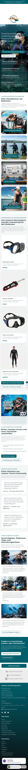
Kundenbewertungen (7, 755)
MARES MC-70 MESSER (7, 298)
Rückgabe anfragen (6, 730)
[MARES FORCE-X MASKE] (14, 247)
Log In (3, 719)
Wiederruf (4, 747)
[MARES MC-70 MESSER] (14, 284)
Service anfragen (9, 181)
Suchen (3, 741)
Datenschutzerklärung (7, 753)
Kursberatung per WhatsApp (11, 460)
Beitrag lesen (6, 572)
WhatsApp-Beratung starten (11, 653)
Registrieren (4, 729)
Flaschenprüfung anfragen (12, 207)
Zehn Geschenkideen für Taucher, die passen (13, 593)
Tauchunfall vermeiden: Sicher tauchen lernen (13, 566)
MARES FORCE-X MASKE (8, 262)
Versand (3, 751)
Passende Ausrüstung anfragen (12, 387)
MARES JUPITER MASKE (8, 335)
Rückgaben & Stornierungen (8, 734)
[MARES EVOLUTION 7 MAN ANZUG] (14, 357)
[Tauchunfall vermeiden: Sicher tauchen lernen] (14, 557)
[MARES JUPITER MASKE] (14, 320)
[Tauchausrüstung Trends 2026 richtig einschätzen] (14, 611)
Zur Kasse (4, 725)
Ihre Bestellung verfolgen (8, 732)
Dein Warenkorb (5, 723)
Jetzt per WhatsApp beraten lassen (13, 52)
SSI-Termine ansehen (10, 156)
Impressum (4, 749)
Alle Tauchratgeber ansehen (11, 632)
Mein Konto (4, 727)
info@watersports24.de (10, 709)
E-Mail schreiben (7, 657)
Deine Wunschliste (6, 721)
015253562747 (7, 703)
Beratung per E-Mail (8, 56)
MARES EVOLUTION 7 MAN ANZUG (10, 371)
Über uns (3, 743)
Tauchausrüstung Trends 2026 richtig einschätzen (14, 620)
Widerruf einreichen (14, 666)
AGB (2, 745)
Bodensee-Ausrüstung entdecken (13, 382)
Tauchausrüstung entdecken (13, 130)
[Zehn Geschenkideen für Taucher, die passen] (14, 583)
